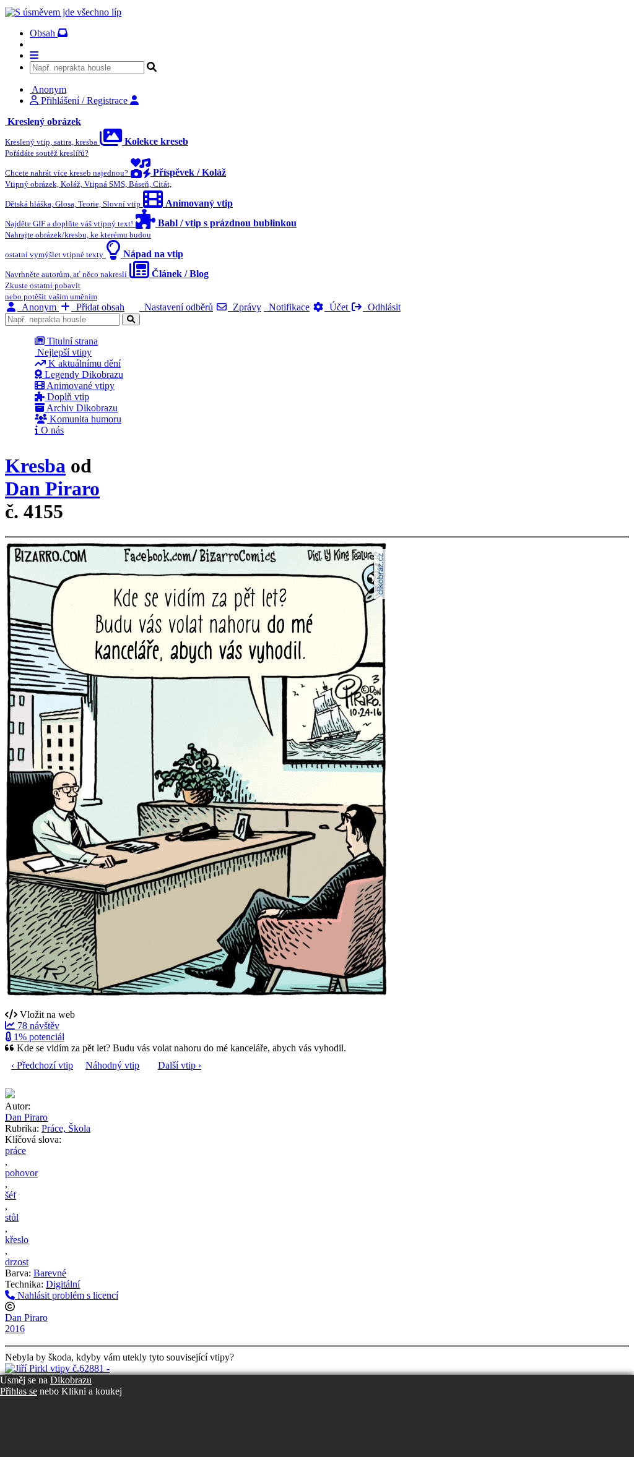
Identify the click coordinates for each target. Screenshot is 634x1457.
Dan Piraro (52, 488)
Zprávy (244, 307)
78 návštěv (37, 1025)
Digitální (63, 1284)
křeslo (16, 1239)
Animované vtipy (80, 385)
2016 (15, 1328)
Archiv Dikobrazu (81, 408)
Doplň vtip (67, 396)
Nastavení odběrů (176, 307)
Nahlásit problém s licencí (66, 1295)
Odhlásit (382, 307)
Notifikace (287, 307)
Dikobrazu (71, 1380)
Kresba (35, 466)
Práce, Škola (65, 1128)
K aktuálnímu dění (83, 363)
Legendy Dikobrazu (82, 374)
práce (15, 1150)
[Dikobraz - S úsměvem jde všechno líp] (63, 12)
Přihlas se (18, 1391)
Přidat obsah (97, 307)
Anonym (38, 307)
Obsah (44, 33)
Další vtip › (179, 1065)
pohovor (21, 1173)
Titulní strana (71, 341)
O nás (51, 430)
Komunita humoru (84, 419)
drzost (16, 1262)
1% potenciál (37, 1037)
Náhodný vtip (112, 1065)
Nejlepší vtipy (63, 352)
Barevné (49, 1273)
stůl (12, 1217)
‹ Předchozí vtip (42, 1065)
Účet (337, 307)
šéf (10, 1195)
